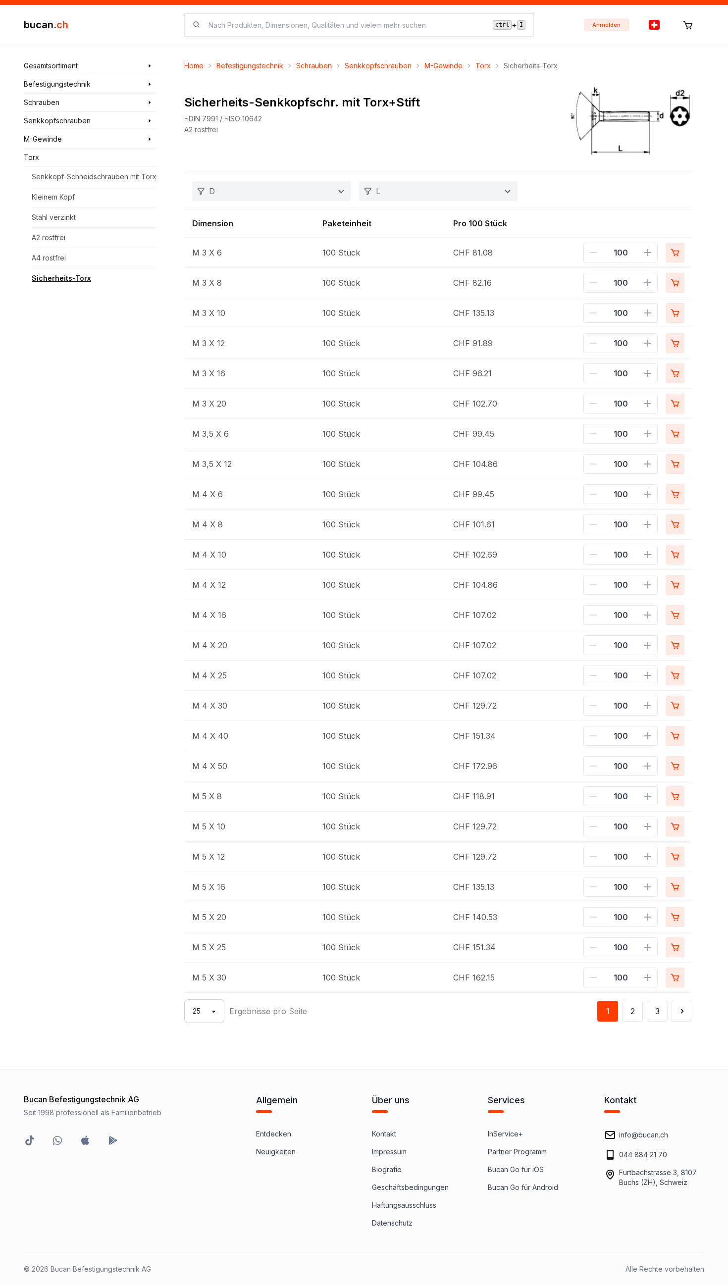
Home (194, 65)
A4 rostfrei (49, 258)
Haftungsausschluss (404, 1205)
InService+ (505, 1134)
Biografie (387, 1169)
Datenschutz (392, 1223)
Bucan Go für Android (523, 1187)
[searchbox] (345, 25)
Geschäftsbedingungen (410, 1187)
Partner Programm (517, 1151)
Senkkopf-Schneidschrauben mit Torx (94, 176)
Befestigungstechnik (249, 65)
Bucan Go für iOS (516, 1169)
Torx (483, 65)
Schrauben (314, 65)
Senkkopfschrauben (378, 65)
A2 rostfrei (48, 237)
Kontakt (384, 1134)
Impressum (389, 1151)
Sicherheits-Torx (61, 278)
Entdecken (273, 1134)
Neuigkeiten (276, 1151)
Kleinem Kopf (53, 197)
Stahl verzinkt (54, 217)
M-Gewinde (443, 65)
